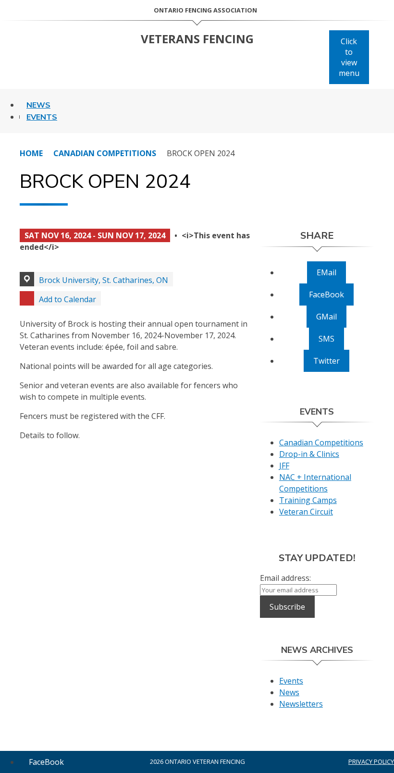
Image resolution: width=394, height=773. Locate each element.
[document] (137, 339)
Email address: (285, 578)
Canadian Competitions (104, 153)
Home (31, 153)
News (38, 105)
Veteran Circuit (306, 511)
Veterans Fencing (197, 39)
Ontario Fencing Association (205, 10)
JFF (284, 465)
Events (41, 117)
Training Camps (308, 500)
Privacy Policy (371, 761)
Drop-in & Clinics (309, 454)
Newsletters (301, 704)
